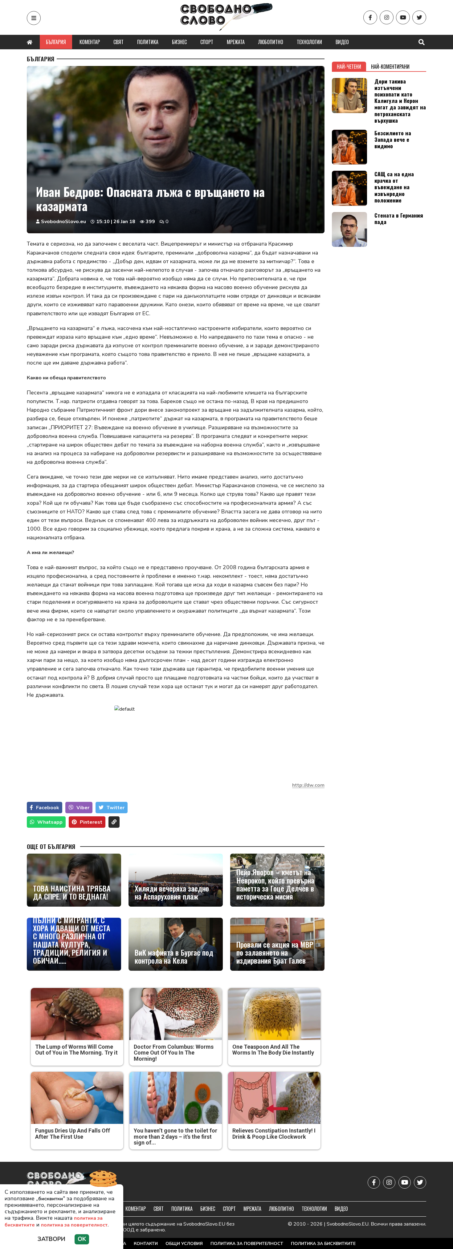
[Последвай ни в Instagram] (387, 17)
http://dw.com (308, 785)
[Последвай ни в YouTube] (403, 17)
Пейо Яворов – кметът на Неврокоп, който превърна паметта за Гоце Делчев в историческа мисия (275, 884)
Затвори (51, 1239)
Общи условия (184, 1244)
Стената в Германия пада (398, 218)
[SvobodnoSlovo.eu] (63, 1182)
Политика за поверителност (246, 1244)
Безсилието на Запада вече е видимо (392, 139)
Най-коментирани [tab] (390, 66)
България (56, 42)
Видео (342, 42)
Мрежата (236, 42)
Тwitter (115, 807)
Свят (118, 42)
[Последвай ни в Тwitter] (419, 17)
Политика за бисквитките (323, 1244)
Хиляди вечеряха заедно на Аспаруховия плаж (172, 892)
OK (82, 1239)
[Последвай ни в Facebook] (370, 17)
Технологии (309, 42)
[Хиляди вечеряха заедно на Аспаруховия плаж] (176, 880)
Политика (147, 42)
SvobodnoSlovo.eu (63, 221)
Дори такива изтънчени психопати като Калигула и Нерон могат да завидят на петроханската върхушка (400, 100)
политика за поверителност (74, 1225)
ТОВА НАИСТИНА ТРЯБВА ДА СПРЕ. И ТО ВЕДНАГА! (72, 892)
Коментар (90, 42)
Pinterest (91, 822)
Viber (82, 807)
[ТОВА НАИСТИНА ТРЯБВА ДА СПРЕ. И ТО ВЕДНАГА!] (74, 880)
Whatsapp (50, 822)
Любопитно (270, 42)
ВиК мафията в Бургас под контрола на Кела (174, 956)
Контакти (146, 1244)
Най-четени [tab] (349, 66)
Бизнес (179, 42)
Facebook (47, 807)
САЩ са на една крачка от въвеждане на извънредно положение (394, 187)
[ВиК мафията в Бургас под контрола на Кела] (176, 944)
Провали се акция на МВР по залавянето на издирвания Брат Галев (274, 952)
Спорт (206, 42)
